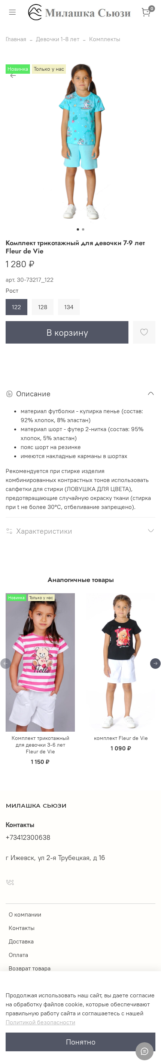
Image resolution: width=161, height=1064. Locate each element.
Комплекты (104, 39)
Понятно (80, 1041)
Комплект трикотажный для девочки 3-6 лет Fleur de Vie (40, 745)
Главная (16, 39)
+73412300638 (28, 837)
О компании (25, 914)
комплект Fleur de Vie (121, 738)
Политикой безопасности (40, 1022)
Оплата (18, 954)
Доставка (21, 941)
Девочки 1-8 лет (57, 39)
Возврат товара (30, 968)
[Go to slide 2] (83, 229)
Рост (12, 290)
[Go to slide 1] (78, 229)
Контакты (21, 928)
